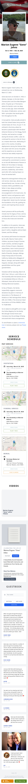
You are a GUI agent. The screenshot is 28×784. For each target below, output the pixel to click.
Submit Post (14, 604)
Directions (14, 382)
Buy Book (15, 556)
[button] (14, 351)
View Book (7, 556)
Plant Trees (14, 385)
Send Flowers (14, 472)
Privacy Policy (10, 777)
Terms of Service (18, 777)
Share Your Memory (10, 579)
